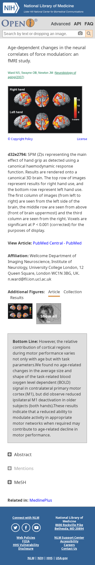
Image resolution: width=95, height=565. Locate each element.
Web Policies (26, 538)
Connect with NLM (25, 518)
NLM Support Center (69, 538)
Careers (69, 545)
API (77, 23)
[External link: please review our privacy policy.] (15, 527)
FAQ (89, 23)
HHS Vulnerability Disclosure (26, 547)
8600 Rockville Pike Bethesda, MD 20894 (69, 527)
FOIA (25, 541)
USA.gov (62, 558)
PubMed (74, 243)
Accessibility (69, 541)
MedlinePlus (40, 500)
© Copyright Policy (20, 139)
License (82, 139)
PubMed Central (48, 243)
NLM (31, 558)
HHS (50, 558)
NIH (40, 558)
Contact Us (69, 548)
